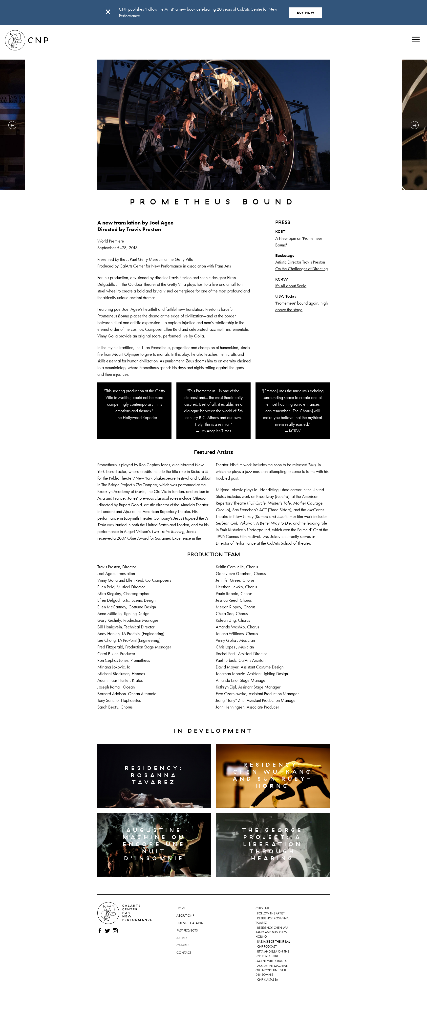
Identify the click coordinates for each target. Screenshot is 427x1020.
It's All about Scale (290, 285)
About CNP (185, 915)
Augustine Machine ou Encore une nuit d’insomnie (272, 970)
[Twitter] (107, 930)
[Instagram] (115, 930)
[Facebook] (99, 930)
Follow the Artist (271, 913)
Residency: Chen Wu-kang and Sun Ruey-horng (272, 932)
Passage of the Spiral (273, 942)
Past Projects (187, 930)
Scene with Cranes (272, 961)
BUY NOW (306, 13)
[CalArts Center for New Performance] (26, 28)
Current (262, 908)
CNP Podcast (267, 947)
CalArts (182, 945)
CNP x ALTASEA (267, 980)
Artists (181, 937)
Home (181, 908)
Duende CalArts (189, 923)
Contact (183, 952)
